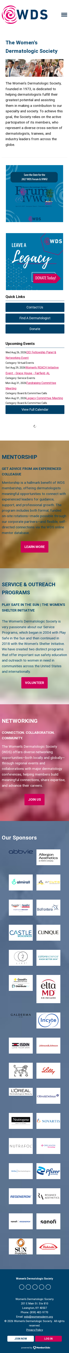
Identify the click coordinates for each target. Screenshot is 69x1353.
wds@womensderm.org (38, 1316)
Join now (20, 1338)
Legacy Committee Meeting (44, 398)
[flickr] (48, 1287)
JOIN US (34, 799)
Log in (48, 1338)
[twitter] (28, 1287)
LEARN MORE (34, 547)
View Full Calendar (35, 409)
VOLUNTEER (34, 683)
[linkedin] (35, 1287)
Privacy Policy (34, 1330)
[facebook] (21, 1287)
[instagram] (41, 1287)
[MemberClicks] (24, 14)
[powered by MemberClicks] (34, 1348)
